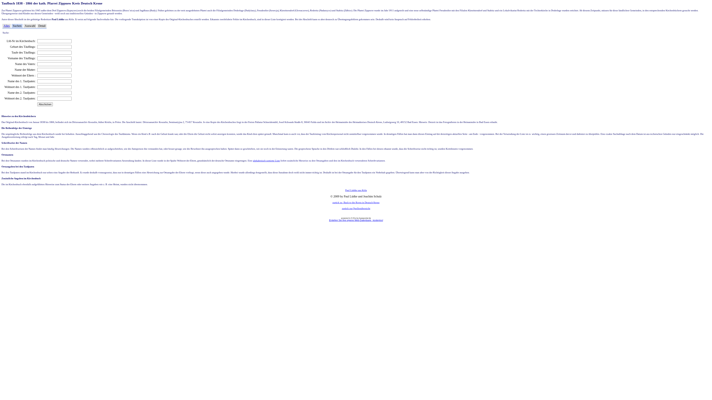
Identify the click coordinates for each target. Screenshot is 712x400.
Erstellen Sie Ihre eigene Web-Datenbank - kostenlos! (356, 220)
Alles (7, 25)
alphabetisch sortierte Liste (266, 160)
